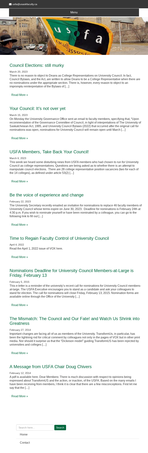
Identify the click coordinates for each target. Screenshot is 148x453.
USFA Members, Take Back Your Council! (49, 151)
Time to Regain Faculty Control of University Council (59, 238)
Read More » (19, 94)
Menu (74, 12)
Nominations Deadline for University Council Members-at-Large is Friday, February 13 (72, 273)
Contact (25, 442)
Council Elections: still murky (37, 65)
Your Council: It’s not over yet (38, 108)
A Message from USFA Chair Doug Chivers (51, 366)
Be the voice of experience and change (47, 194)
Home (24, 434)
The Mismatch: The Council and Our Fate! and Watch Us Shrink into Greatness (75, 321)
